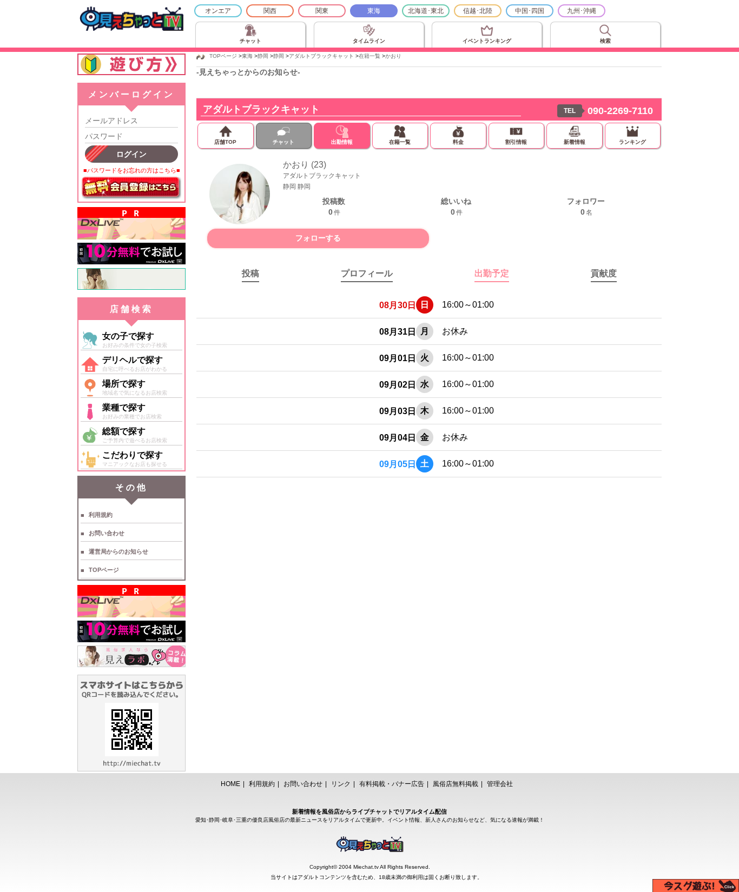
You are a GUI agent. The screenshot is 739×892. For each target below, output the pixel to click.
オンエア (218, 11)
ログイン (131, 154)
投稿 (250, 273)
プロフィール (367, 273)
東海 (373, 11)
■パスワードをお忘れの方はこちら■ (131, 170)
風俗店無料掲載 (455, 784)
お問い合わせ (106, 533)
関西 (269, 11)
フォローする (318, 238)
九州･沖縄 (581, 11)
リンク (341, 784)
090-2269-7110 (620, 110)
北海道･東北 (426, 11)
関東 (321, 11)
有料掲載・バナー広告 (391, 784)
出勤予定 (491, 273)
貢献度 (604, 273)
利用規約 (101, 514)
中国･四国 (529, 11)
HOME (230, 784)
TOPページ (104, 570)
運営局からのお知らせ (118, 551)
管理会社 (500, 784)
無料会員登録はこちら (131, 188)
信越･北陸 (477, 11)
